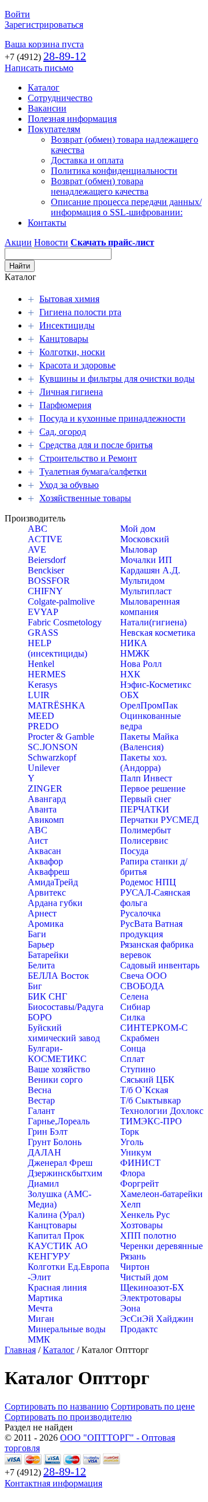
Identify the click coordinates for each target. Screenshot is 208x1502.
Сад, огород (62, 432)
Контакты (47, 223)
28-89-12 (64, 56)
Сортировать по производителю (68, 1417)
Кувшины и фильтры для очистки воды (117, 378)
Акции (18, 242)
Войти (17, 14)
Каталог (44, 87)
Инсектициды (67, 325)
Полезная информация (72, 119)
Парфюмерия (65, 405)
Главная (20, 1350)
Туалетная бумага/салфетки (93, 471)
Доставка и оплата (87, 160)
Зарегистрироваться (44, 24)
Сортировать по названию (57, 1406)
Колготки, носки (72, 352)
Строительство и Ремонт (88, 458)
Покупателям (54, 129)
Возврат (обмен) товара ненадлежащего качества (99, 186)
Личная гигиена (71, 392)
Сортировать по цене (153, 1406)
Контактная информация (53, 1483)
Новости (51, 242)
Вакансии (47, 108)
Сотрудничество (60, 98)
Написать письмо (39, 68)
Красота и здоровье (77, 365)
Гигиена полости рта (80, 312)
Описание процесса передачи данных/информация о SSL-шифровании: (126, 207)
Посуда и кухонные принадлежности (112, 418)
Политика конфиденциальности (114, 171)
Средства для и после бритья (96, 445)
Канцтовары (63, 339)
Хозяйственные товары (85, 498)
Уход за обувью (69, 485)
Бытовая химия (69, 299)
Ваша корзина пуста (44, 44)
